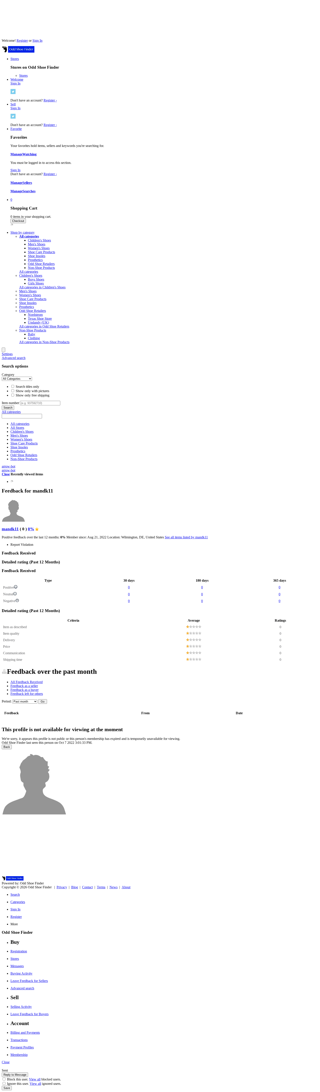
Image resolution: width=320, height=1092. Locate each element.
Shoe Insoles (36, 256)
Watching (29, 154)
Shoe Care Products (41, 252)
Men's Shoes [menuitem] (28, 291)
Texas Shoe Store (40, 318)
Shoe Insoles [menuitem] (28, 303)
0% (31, 529)
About (126, 887)
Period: (7, 701)
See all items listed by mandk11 (186, 537)
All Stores (17, 427)
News (113, 887)
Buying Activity (21, 973)
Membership (19, 1055)
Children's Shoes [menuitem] (30, 275)
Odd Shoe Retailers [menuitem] (32, 311)
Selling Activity (21, 1007)
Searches (28, 191)
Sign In (37, 40)
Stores (23, 75)
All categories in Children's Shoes (42, 287)
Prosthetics (35, 260)
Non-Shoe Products (41, 268)
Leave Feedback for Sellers (29, 981)
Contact (87, 887)
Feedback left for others (26, 694)
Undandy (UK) (38, 322)
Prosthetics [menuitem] (26, 307)
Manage (16, 154)
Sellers (27, 183)
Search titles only (27, 386)
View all (34, 1079)
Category (8, 374)
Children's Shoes (39, 240)
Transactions (19, 1040)
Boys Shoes (36, 279)
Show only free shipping (32, 395)
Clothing (34, 338)
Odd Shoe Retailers (41, 264)
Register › (50, 100)
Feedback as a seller (24, 686)
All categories (28, 271)
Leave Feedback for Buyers (29, 1014)
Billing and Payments (25, 1032)
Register (22, 40)
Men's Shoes (36, 244)
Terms (101, 887)
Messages (17, 966)
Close (6, 474)
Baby (31, 334)
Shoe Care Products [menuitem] (32, 299)
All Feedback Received (26, 682)
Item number (10, 403)
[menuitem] (29, 236)
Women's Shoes (39, 248)
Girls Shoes (36, 283)
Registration (18, 951)
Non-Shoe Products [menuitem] (32, 330)
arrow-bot (8, 466)
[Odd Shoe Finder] (18, 51)
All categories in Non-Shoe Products (44, 342)
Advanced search (13, 358)
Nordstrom (35, 314)
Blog (74, 887)
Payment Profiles (22, 1047)
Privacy (62, 887)
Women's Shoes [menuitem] (30, 295)
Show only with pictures (32, 391)
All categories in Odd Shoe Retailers (44, 326)
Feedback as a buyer (24, 690)
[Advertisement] (160, 845)
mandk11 (10, 529)
